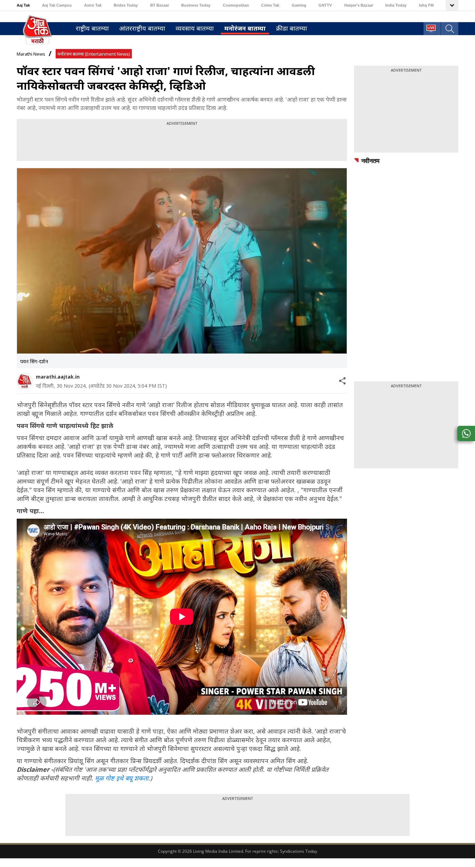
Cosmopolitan (236, 5)
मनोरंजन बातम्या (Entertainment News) (93, 54)
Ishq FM (426, 5)
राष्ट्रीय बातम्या (92, 28)
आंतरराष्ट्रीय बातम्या (142, 28)
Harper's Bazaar (358, 5)
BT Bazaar (159, 5)
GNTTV (325, 5)
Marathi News (31, 54)
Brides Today (126, 5)
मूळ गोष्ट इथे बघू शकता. (122, 778)
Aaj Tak (23, 5)
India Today (395, 5)
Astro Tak (93, 5)
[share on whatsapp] (466, 433)
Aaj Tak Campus (57, 5)
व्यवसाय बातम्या (195, 28)
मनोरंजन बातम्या (245, 28)
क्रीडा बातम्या (291, 28)
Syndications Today (298, 851)
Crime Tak (270, 5)
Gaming (299, 5)
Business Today (195, 5)
